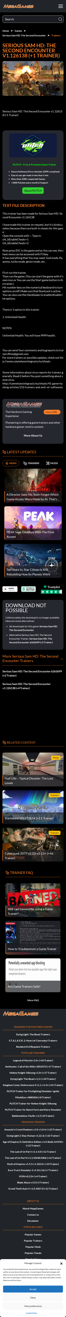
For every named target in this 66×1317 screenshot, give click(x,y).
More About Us (33, 435)
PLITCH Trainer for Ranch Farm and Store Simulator (33, 1109)
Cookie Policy (31, 1313)
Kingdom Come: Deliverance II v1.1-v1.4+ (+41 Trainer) (33, 1084)
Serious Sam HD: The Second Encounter (24, 35)
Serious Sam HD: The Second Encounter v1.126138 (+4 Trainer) (26, 686)
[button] (61, 1263)
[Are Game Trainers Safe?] (33, 974)
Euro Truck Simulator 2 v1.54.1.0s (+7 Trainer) (33, 1170)
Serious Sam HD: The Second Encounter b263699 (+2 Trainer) (32, 673)
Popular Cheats (33, 1252)
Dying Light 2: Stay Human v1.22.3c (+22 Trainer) (33, 1135)
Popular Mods (33, 1246)
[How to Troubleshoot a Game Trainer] (33, 937)
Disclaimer (33, 1220)
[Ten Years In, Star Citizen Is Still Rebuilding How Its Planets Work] (33, 560)
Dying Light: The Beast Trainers (33, 1034)
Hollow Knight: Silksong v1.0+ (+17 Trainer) (33, 1072)
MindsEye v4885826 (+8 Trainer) (33, 1097)
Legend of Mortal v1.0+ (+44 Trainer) (33, 1060)
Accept (33, 1289)
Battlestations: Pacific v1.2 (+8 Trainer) (33, 1115)
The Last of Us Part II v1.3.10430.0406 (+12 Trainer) (33, 1157)
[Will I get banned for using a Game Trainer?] (33, 899)
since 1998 (51, 412)
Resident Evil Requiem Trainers (33, 1046)
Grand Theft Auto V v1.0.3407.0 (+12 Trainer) (33, 1188)
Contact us (33, 1214)
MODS (54, 463)
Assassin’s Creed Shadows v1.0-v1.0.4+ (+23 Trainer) (33, 1129)
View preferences (33, 1306)
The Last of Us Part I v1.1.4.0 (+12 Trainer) (33, 1151)
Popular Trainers (33, 1240)
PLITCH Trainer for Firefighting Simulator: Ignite (33, 1091)
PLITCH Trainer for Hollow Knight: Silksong (33, 1103)
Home (5, 30)
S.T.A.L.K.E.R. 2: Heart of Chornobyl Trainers (33, 1040)
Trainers (56, 35)
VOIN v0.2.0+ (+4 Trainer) (33, 1176)
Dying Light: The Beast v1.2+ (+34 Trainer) (33, 1078)
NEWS (13, 463)
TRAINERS (33, 463)
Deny (33, 1297)
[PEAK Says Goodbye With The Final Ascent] (33, 522)
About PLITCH (33, 190)
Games (18, 30)
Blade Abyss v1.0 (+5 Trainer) (33, 1182)
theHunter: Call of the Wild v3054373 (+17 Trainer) (33, 1066)
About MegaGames (33, 1208)
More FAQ (33, 1000)
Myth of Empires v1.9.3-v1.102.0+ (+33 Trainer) (33, 1163)
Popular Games (33, 1234)
